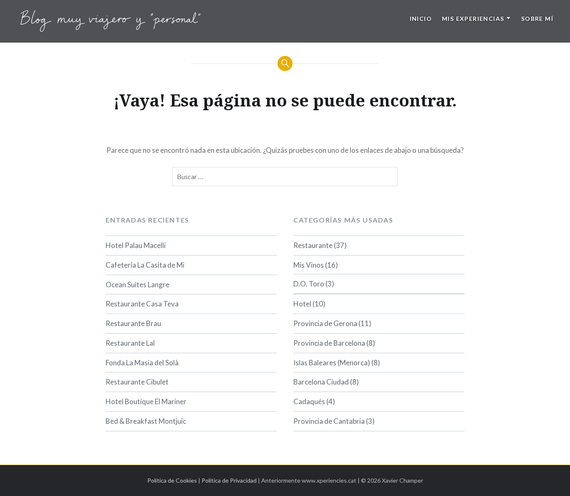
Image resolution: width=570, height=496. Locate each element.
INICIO (421, 18)
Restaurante (313, 245)
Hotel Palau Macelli (136, 245)
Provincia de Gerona (325, 323)
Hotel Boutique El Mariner (146, 401)
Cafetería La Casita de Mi (145, 265)
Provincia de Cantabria (329, 421)
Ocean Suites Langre (137, 284)
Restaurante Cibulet (137, 381)
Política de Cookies (172, 480)
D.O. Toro (308, 283)
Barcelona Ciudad (321, 381)
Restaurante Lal (130, 343)
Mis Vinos (308, 265)
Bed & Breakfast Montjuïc (146, 421)
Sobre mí (537, 18)
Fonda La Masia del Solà (142, 362)
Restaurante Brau (133, 323)
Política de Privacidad (229, 480)
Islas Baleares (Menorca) (331, 362)
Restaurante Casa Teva (142, 303)
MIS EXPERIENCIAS (473, 18)
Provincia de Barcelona (329, 343)
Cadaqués (309, 401)
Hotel (302, 303)
